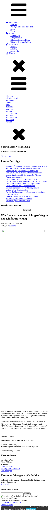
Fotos (12, 31)
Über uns (13, 25)
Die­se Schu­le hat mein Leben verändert (20, 186)
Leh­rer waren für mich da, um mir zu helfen (22, 196)
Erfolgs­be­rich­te (16, 38)
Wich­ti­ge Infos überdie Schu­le (13, 99)
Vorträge (12, 226)
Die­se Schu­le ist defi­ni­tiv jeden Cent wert (21, 179)
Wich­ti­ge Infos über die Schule (22, 27)
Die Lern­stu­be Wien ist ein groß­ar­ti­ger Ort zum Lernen (26, 181)
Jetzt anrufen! (6, 484)
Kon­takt (9, 122)
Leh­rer (12, 29)
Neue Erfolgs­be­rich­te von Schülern (19, 199)
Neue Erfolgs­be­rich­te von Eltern (18, 201)
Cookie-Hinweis (7, 505)
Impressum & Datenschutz (11, 502)
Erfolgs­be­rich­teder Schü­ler (11, 118)
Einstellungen (31, 509)
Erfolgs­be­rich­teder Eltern (11, 114)
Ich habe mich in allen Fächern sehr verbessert (23, 168)
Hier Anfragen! (6, 471)
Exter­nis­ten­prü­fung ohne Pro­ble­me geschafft (22, 188)
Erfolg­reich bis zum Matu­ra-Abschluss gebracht (24, 173)
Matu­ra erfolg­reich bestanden (17, 190)
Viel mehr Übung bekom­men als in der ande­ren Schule (26, 166)
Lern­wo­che (14, 51)
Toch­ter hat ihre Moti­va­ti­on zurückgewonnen (23, 184)
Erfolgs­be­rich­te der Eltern (20, 40)
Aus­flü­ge (13, 49)
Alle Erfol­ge (15, 36)
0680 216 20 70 (7, 466)
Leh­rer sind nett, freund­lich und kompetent (22, 171)
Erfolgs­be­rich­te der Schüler (20, 42)
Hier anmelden (6, 156)
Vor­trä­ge (13, 47)
